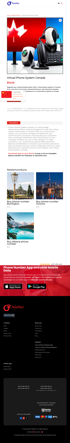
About (5, 331)
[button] (60, 20)
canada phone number (33, 108)
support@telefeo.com (41, 390)
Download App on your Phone (21, 153)
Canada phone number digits (49, 108)
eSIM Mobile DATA (40, 350)
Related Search (16, 15)
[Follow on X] (26, 418)
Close (24, 91)
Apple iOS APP (7, 369)
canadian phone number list (53, 110)
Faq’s (36, 333)
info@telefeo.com (52, 390)
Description (14, 123)
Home (8, 15)
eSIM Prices (38, 355)
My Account (38, 326)
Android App (7, 366)
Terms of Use (7, 333)
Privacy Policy (7, 336)
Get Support (38, 331)
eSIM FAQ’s (38, 357)
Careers (6, 328)
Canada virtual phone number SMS (33, 110)
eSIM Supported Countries (42, 352)
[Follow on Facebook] (21, 418)
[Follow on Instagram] (24, 418)
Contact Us (38, 328)
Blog (36, 336)
